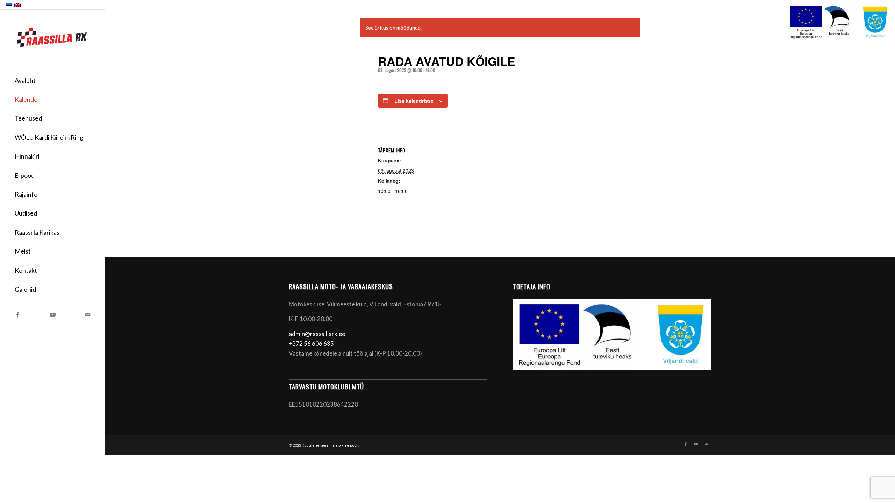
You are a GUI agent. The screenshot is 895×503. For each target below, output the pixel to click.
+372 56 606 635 (311, 343)
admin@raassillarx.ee (317, 333)
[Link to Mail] (87, 315)
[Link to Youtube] (52, 315)
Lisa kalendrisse (414, 100)
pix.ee (343, 445)
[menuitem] (52, 80)
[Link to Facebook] (17, 315)
